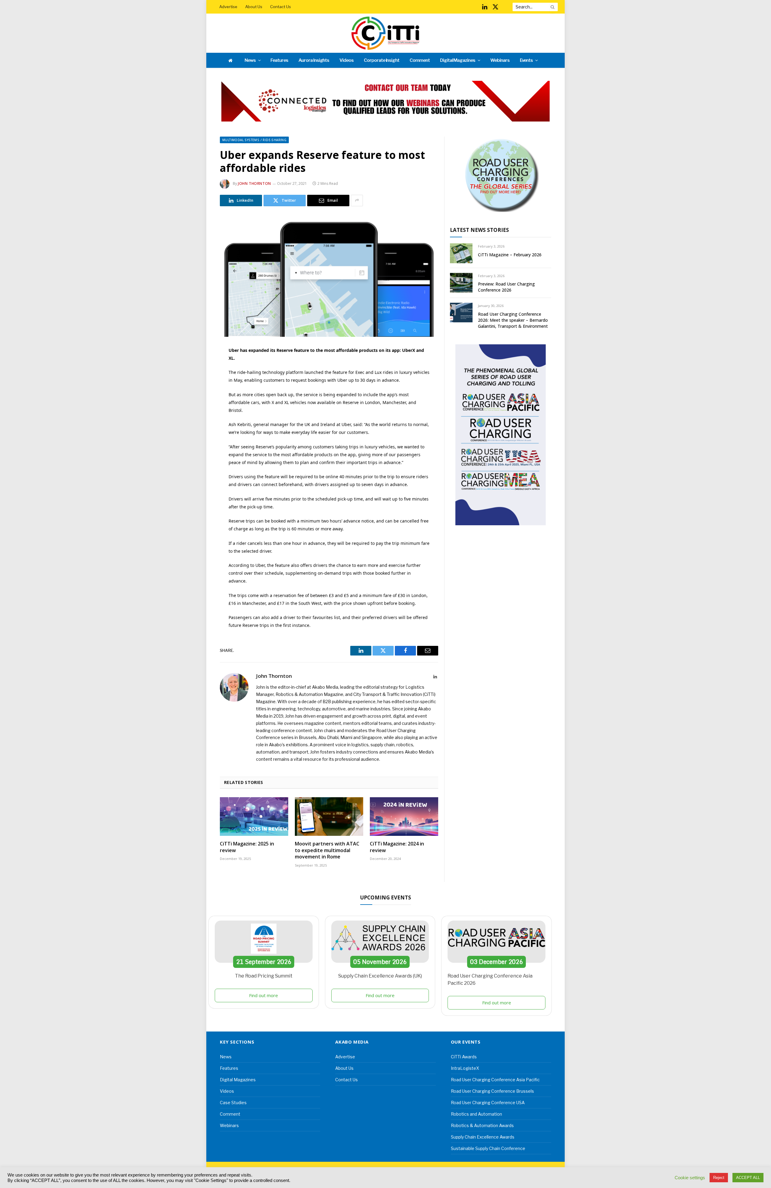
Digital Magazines (457, 60)
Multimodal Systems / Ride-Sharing (254, 140)
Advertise (228, 6)
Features (279, 60)
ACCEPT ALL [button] (748, 1177)
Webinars (500, 60)
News (250, 60)
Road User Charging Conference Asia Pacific (495, 1079)
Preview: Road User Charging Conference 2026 (506, 287)
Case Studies (233, 1102)
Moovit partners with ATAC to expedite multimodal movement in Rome (327, 850)
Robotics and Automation (476, 1114)
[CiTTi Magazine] (385, 33)
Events (526, 60)
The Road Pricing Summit (263, 976)
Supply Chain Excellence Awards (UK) (380, 976)
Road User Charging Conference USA (488, 1102)
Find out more (263, 995)
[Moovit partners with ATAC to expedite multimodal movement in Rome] (329, 816)
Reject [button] (718, 1177)
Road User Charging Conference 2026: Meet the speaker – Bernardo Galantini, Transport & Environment (513, 320)
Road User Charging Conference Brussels (492, 1091)
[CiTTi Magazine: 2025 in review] (254, 816)
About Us (253, 6)
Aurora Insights (313, 60)
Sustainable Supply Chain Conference (488, 1148)
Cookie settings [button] (690, 1177)
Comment (420, 60)
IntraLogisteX (465, 1068)
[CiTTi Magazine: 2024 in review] (404, 816)
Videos (346, 60)
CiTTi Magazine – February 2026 (510, 255)
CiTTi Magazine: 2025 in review (247, 847)
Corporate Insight (381, 60)
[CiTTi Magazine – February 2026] (461, 253)
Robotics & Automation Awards (482, 1125)
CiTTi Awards (464, 1056)
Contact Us (280, 6)
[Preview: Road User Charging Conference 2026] (461, 282)
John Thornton (254, 183)
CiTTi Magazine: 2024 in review (397, 847)
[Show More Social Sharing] (357, 200)
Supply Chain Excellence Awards (482, 1136)
